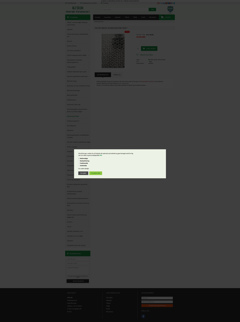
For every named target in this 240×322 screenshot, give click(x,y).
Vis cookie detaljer (83, 168)
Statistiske (83, 165)
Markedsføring (84, 161)
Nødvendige (84, 158)
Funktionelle (84, 163)
